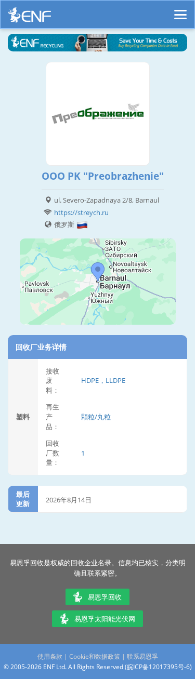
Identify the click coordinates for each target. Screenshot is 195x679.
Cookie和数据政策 (94, 656)
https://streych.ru (81, 212)
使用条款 (49, 656)
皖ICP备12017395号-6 (158, 666)
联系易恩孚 (142, 656)
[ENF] (29, 17)
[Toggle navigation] (180, 10)
